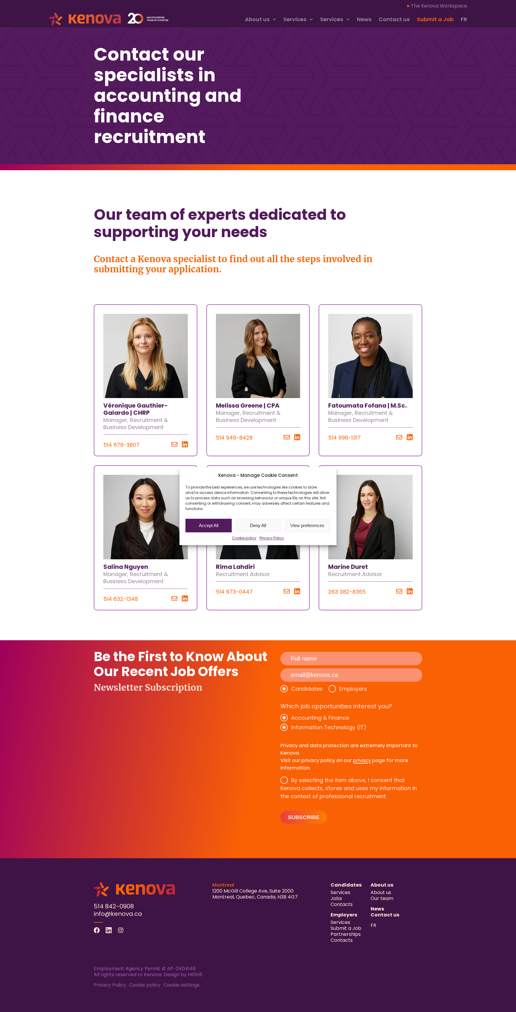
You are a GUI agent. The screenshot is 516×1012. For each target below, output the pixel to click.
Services (294, 19)
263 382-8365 (347, 591)
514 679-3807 (121, 445)
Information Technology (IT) (328, 727)
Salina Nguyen (125, 566)
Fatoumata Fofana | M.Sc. (367, 405)
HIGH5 (195, 974)
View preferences (307, 525)
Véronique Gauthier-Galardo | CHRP (135, 409)
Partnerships (346, 934)
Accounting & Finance (320, 717)
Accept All (208, 525)
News (364, 19)
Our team (382, 898)
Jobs (336, 898)
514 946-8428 (234, 437)
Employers (353, 688)
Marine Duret (348, 566)
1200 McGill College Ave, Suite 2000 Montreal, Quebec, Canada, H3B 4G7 (255, 893)
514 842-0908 (114, 906)
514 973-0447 (234, 591)
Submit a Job (435, 19)
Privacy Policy (271, 537)
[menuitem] (464, 19)
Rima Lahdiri (235, 566)
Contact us (394, 19)
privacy (362, 760)
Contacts (342, 904)
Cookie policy (244, 537)
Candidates (306, 688)
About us (257, 19)
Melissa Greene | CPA (248, 405)
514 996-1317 (344, 437)
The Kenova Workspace (439, 5)
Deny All (258, 525)
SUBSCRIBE (304, 817)
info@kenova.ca (118, 914)
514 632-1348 (120, 599)
